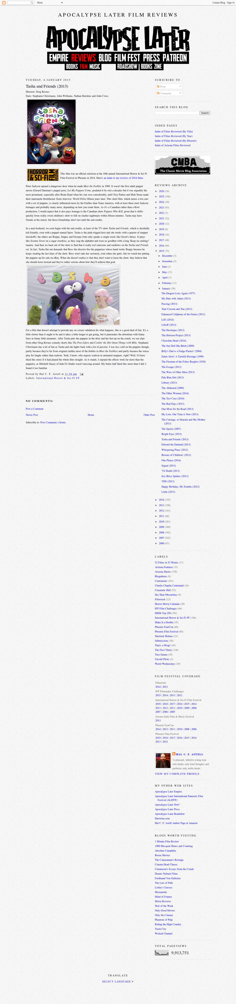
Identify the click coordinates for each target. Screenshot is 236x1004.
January (166, 288)
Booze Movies (162, 855)
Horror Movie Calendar (167, 604)
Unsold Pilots (162, 659)
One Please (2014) (171, 460)
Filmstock (160, 599)
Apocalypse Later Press (167, 809)
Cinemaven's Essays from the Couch (174, 869)
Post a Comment (34, 408)
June (165, 266)
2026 (162, 191)
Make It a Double (164, 622)
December (167, 255)
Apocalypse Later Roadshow (170, 813)
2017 (162, 240)
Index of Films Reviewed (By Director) (176, 140)
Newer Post (32, 414)
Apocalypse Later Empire (168, 791)
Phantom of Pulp (164, 919)
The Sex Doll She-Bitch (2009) (178, 345)
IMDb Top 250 (163, 613)
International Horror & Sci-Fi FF (58, 378)
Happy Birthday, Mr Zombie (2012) (180, 486)
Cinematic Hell (163, 590)
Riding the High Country (168, 924)
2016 (162, 245)
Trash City (160, 929)
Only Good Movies (165, 910)
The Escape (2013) (171, 367)
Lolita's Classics (163, 887)
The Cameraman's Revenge (169, 859)
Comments (165, 93)
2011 (162, 516)
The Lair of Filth (164, 883)
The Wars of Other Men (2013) (178, 372)
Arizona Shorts (163, 571)
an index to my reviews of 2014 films (123, 178)
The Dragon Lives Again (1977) (178, 293)
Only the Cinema (164, 915)
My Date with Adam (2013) (176, 298)
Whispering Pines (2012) (175, 449)
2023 (162, 207)
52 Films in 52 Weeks (166, 562)
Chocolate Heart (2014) (174, 340)
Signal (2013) (169, 465)
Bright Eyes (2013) (172, 434)
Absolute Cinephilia (165, 850)
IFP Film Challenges (166, 608)
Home (91, 414)
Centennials (161, 581)
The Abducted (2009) (173, 388)
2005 (172, 711)
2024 (162, 202)
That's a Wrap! (163, 645)
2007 (162, 537)
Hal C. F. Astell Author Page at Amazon (176, 823)
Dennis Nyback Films (166, 873)
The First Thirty (163, 650)
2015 (162, 251)
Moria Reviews (163, 901)
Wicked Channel (163, 933)
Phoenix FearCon (164, 627)
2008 (162, 532)
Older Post (149, 414)
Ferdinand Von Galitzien (168, 878)
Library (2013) (169, 382)
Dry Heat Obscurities (166, 594)
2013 (162, 505)
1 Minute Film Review (167, 841)
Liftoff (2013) (169, 324)
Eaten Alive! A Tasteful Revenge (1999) (183, 356)
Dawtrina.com (162, 818)
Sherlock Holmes (164, 636)
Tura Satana (161, 654)
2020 (162, 223)
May (165, 272)
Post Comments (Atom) (53, 422)
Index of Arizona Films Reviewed (172, 145)
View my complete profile (177, 774)
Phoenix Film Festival (166, 631)
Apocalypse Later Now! (167, 804)
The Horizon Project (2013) (176, 335)
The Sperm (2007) (171, 428)
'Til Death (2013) (171, 470)
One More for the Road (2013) (178, 409)
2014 (162, 499)
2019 (162, 229)
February (167, 283)
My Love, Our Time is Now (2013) (180, 414)
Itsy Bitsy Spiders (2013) (175, 476)
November (167, 261)
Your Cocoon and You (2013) (177, 309)
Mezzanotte (161, 892)
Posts (162, 86)
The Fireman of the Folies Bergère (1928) (184, 361)
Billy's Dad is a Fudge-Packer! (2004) (182, 351)
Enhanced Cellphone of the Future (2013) (183, 314)
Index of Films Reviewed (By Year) (173, 136)
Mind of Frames (163, 896)
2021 (162, 218)
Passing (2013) (169, 303)
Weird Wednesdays (165, 663)
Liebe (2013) (168, 491)
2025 (162, 196)
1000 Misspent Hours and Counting (174, 846)
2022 (162, 212)
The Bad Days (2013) (173, 403)
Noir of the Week (164, 906)
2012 (162, 510)
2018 (162, 234)
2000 (162, 543)
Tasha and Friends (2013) (47, 86)
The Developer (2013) (173, 330)
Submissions (161, 640)
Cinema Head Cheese (166, 864)
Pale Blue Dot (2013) (173, 377)
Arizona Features (164, 567)
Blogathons (161, 576)
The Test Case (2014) (173, 398)
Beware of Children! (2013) (176, 455)
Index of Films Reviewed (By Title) (174, 131)
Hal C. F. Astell (190, 754)
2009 (162, 527)
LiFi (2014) (168, 319)
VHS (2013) (168, 481)
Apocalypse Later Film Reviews (118, 14)
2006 (165, 711)
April (165, 277)
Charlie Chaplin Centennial (169, 585)
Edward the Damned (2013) (176, 444)
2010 (162, 521)
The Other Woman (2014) (175, 393)
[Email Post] (81, 374)
